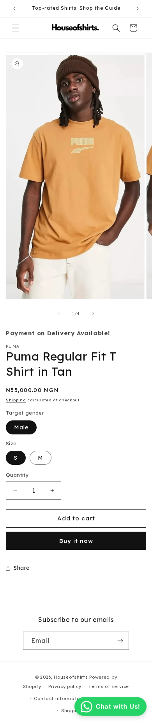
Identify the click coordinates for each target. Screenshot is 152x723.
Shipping (16, 400)
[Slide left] (58, 313)
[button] (15, 28)
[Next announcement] (137, 8)
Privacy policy (64, 686)
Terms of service (108, 686)
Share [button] (22, 567)
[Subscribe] (120, 641)
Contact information (59, 698)
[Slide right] (93, 313)
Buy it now (76, 540)
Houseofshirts (71, 677)
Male (21, 427)
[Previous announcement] (14, 8)
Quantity (17, 475)
